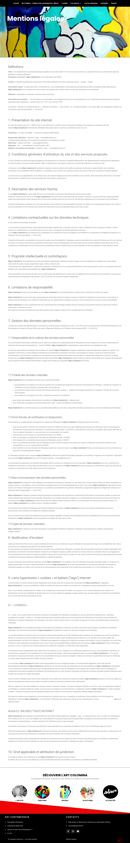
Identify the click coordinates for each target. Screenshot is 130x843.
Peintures (42, 800)
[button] (76, 3)
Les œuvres (75, 3)
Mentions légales (71, 839)
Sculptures (88, 800)
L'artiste (19, 800)
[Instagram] (73, 831)
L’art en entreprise (91, 3)
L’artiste (65, 3)
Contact (114, 3)
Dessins (65, 800)
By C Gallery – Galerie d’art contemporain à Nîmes (40, 3)
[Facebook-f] (68, 831)
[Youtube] (78, 831)
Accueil (16, 3)
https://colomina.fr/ (33, 77)
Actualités (104, 3)
